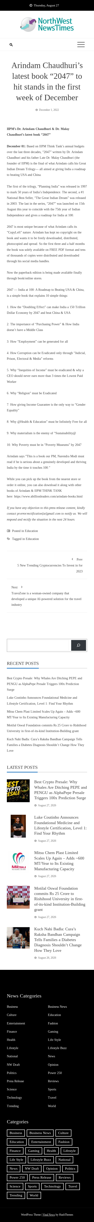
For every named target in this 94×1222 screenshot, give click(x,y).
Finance (12, 1031)
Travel (52, 1097)
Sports (52, 1089)
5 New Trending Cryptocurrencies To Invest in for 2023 (50, 565)
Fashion (53, 1023)
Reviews (53, 1081)
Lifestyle (12, 1048)
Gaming (53, 1031)
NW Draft (13, 1064)
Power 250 (55, 1073)
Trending (13, 1106)
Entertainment (16, 1023)
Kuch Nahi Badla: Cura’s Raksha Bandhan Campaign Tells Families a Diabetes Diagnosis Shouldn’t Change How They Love (45, 745)
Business (12, 1006)
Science (12, 1089)
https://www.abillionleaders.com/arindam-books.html (48, 496)
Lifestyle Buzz (57, 1048)
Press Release (15, 1081)
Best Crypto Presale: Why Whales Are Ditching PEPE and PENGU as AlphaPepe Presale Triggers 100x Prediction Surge (44, 684)
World (52, 1106)
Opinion (53, 1064)
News (51, 1056)
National (12, 1056)
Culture (11, 1015)
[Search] (78, 645)
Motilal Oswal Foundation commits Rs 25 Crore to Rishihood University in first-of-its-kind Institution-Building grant (59, 899)
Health (11, 1040)
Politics (11, 1073)
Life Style (54, 1040)
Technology (14, 1097)
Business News (57, 1006)
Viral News (49, 1214)
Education (31, 531)
